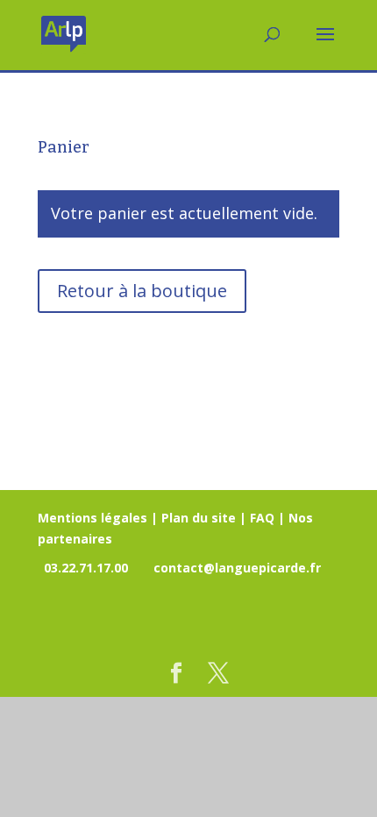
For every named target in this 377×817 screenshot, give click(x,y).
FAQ (262, 517)
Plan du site (198, 517)
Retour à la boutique (142, 290)
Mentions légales (92, 517)
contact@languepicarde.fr (237, 567)
